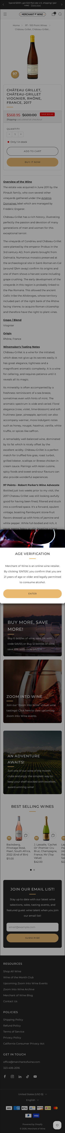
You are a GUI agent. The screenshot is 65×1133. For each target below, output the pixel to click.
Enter (32, 593)
